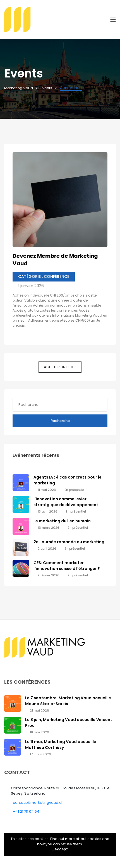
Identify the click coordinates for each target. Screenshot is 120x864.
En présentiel (74, 489)
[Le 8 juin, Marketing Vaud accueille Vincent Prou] (12, 725)
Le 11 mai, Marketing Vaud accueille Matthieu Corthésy (60, 744)
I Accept (60, 849)
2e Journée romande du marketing (68, 542)
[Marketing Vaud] (57, 19)
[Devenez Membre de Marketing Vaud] (60, 199)
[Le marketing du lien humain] (21, 526)
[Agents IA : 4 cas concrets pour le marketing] (21, 482)
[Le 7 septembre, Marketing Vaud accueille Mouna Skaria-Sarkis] (12, 703)
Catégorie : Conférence (43, 276)
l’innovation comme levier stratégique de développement (65, 502)
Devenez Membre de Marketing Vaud (55, 259)
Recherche (60, 420)
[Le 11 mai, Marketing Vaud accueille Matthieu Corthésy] (12, 746)
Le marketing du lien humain (62, 521)
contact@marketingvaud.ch (38, 802)
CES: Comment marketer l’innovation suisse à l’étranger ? (66, 565)
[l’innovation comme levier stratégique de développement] (21, 504)
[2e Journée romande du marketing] (21, 547)
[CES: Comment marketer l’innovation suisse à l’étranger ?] (21, 568)
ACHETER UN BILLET (60, 367)
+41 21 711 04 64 (26, 811)
